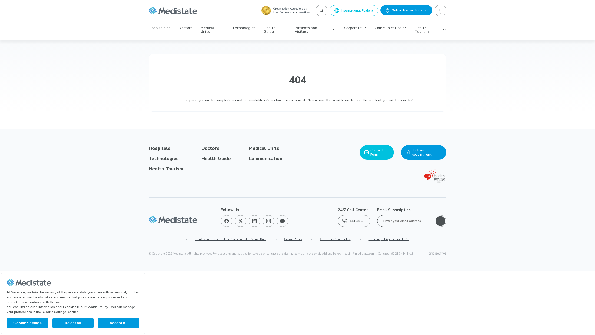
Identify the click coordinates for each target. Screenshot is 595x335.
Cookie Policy (293, 239)
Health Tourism (422, 30)
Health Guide (270, 30)
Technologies (243, 28)
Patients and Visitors (306, 30)
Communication (388, 28)
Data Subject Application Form (389, 239)
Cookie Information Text (335, 239)
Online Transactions (407, 10)
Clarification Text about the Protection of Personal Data (230, 239)
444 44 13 (357, 221)
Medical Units (207, 30)
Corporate (353, 28)
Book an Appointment (422, 152)
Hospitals (157, 28)
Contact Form (376, 152)
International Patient (357, 10)
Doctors (185, 28)
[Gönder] (440, 221)
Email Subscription (394, 209)
